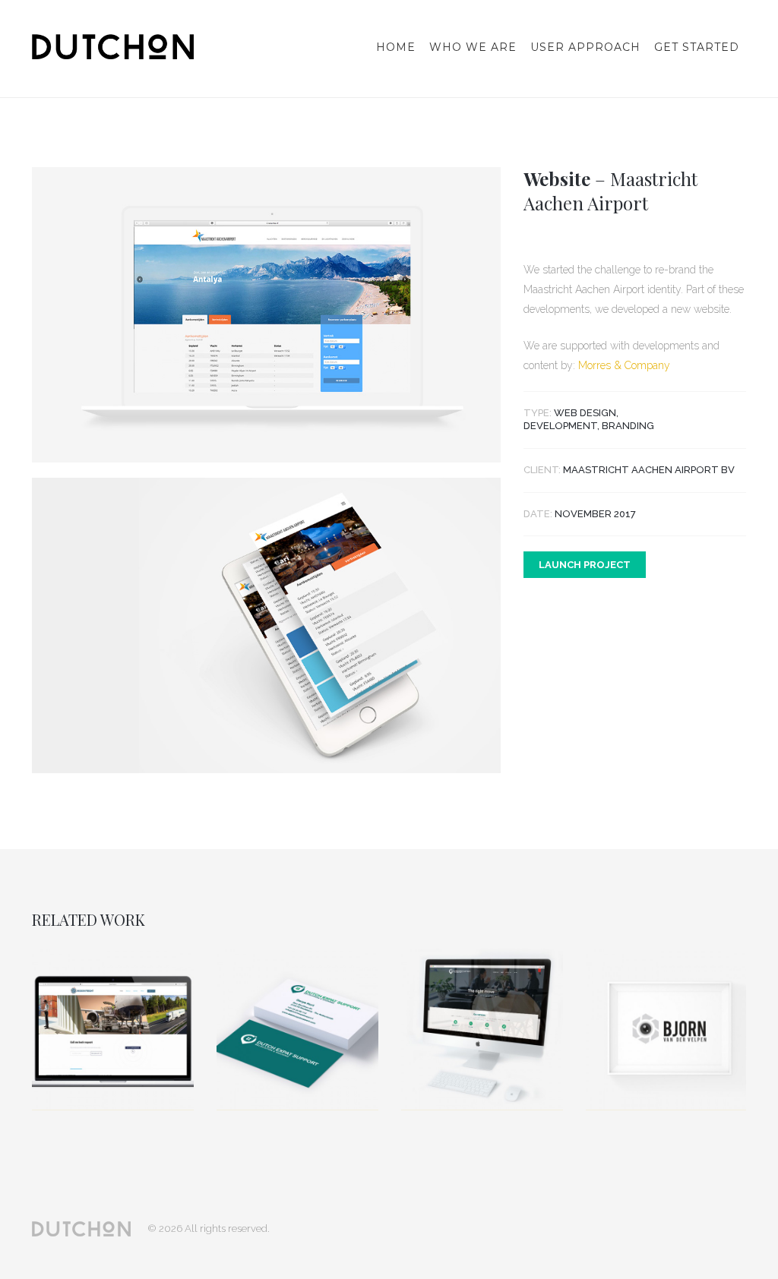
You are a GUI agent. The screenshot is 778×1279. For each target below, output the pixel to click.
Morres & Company (624, 365)
